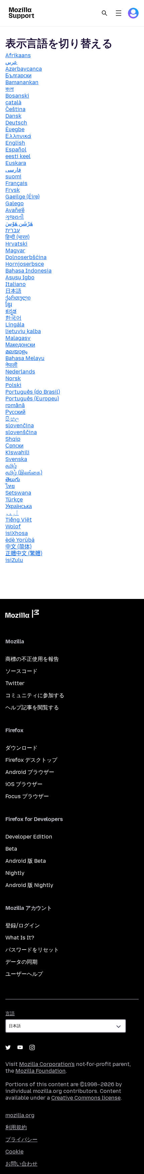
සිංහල (12, 419)
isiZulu (14, 560)
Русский (15, 412)
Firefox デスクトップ (31, 760)
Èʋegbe (14, 129)
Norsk (13, 378)
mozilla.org (19, 1115)
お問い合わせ (21, 1164)
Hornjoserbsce (24, 264)
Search (104, 13)
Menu (118, 13)
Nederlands (20, 371)
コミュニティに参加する (34, 695)
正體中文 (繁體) (23, 553)
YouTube (20, 1047)
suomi (13, 176)
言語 (10, 1014)
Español (15, 149)
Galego (14, 203)
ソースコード (21, 671)
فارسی (13, 170)
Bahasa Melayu (25, 358)
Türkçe (14, 499)
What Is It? (19, 937)
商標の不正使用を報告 (32, 659)
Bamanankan (22, 82)
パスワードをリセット (32, 950)
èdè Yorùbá (19, 540)
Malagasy (17, 338)
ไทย (10, 486)
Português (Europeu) (32, 398)
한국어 (13, 318)
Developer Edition (28, 836)
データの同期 (21, 962)
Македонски (20, 345)
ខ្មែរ (8, 304)
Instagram (32, 1047)
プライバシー (21, 1139)
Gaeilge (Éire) (22, 196)
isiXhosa (16, 533)
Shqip (12, 439)
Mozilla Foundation (40, 1071)
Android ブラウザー (29, 772)
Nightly (14, 873)
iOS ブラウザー (24, 784)
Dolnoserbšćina (26, 257)
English (15, 143)
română (15, 405)
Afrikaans (18, 55)
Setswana (18, 493)
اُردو (12, 513)
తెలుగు (12, 479)
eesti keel (17, 156)
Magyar (15, 250)
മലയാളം (16, 351)
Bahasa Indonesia (28, 271)
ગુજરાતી (14, 217)
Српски (14, 445)
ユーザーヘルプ (24, 974)
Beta (11, 849)
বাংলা (9, 89)
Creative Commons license (86, 1098)
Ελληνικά (18, 136)
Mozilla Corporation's (47, 1064)
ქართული (17, 297)
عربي (11, 62)
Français (16, 183)
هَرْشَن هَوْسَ (19, 223)
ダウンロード (21, 748)
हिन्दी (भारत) (17, 237)
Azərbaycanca (23, 69)
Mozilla (22, 615)
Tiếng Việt (18, 520)
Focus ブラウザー (27, 796)
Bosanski (17, 96)
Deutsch (16, 122)
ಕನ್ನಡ (10, 311)
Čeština (15, 109)
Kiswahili (17, 452)
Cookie (14, 1151)
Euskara (15, 163)
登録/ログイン (22, 925)
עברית (12, 230)
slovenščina (21, 432)
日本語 (13, 291)
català (13, 102)
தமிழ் (11, 466)
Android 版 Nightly (29, 885)
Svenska (16, 459)
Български (18, 75)
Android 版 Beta (25, 861)
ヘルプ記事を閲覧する (32, 707)
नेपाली (11, 365)
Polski (13, 385)
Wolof (13, 526)
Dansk (13, 116)
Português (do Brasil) (32, 392)
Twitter (14, 683)
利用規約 (16, 1127)
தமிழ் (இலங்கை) (23, 472)
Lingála (14, 324)
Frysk (12, 190)
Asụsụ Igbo (19, 277)
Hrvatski (16, 244)
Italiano (15, 284)
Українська (18, 506)
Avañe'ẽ (14, 210)
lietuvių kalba (23, 331)
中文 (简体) (18, 546)
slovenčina (19, 425)
